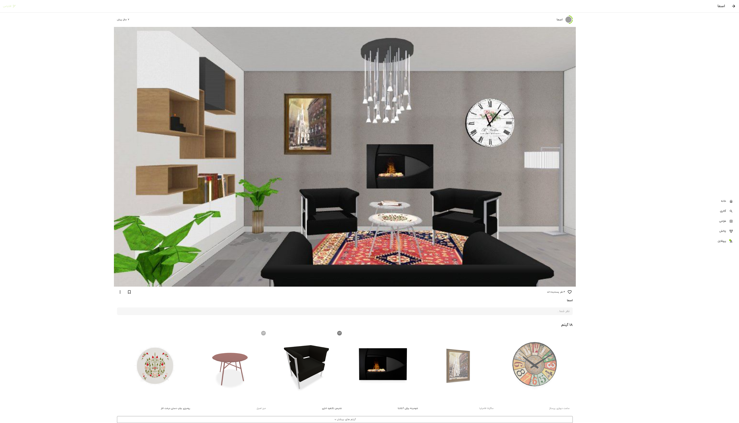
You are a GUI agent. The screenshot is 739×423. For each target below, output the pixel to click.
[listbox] (714, 221)
